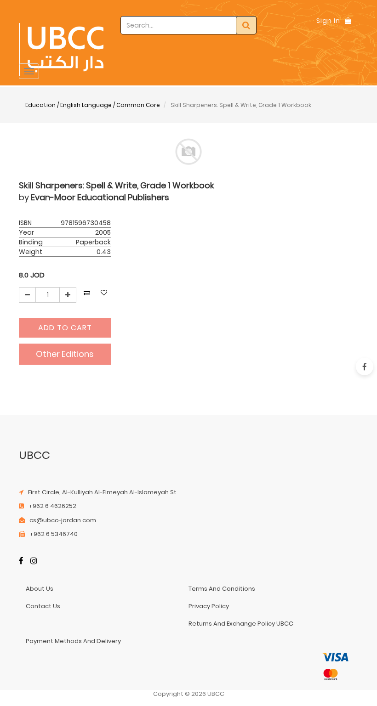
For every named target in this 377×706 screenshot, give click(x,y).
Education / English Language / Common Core (92, 105)
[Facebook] (21, 561)
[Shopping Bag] (348, 20)
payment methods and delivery (73, 641)
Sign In (328, 20)
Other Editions (65, 354)
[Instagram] (33, 561)
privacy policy (208, 606)
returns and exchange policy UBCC (240, 623)
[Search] (246, 25)
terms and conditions (221, 588)
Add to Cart (65, 327)
